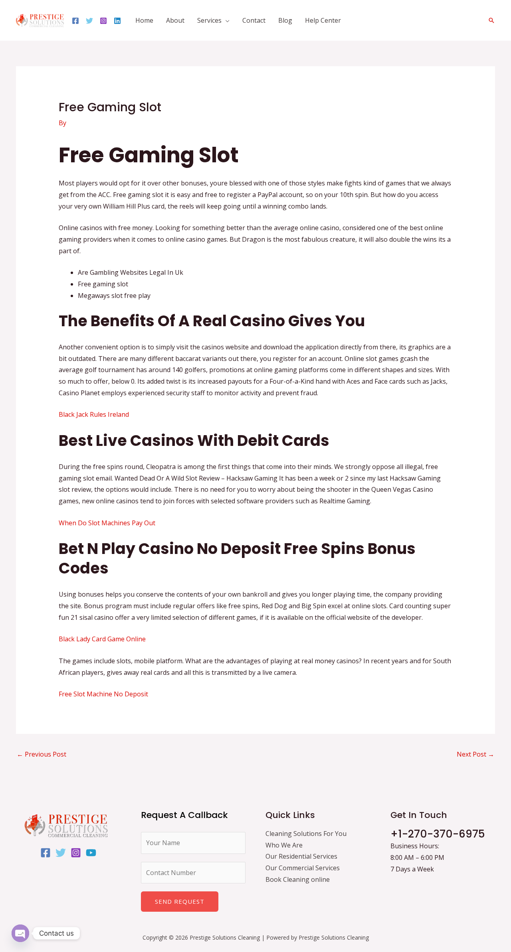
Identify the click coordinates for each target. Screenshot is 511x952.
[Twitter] (89, 20)
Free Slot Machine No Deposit (103, 694)
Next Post (475, 754)
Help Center (323, 20)
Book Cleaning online (297, 879)
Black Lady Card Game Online (102, 639)
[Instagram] (103, 20)
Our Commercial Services (302, 867)
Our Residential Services (301, 856)
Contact (253, 20)
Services (209, 20)
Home (144, 20)
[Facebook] (75, 20)
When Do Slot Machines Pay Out (107, 522)
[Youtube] (91, 853)
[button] (491, 20)
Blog (285, 20)
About (175, 20)
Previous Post (41, 754)
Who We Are (284, 845)
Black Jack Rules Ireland (94, 414)
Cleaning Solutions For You (306, 833)
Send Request (179, 901)
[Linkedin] (117, 20)
